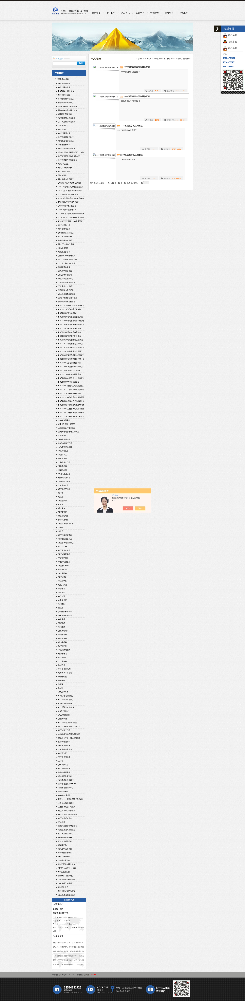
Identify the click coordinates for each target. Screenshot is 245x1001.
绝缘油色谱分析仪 (65, 841)
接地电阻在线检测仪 (66, 233)
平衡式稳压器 (63, 451)
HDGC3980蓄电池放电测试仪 (69, 332)
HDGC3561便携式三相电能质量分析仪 (71, 386)
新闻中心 (140, 13)
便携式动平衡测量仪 (66, 103)
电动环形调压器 (64, 478)
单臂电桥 (61, 592)
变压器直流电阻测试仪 (66, 895)
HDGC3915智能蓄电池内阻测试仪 (71, 348)
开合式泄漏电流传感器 (66, 302)
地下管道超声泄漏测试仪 (67, 160)
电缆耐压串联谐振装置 (66, 811)
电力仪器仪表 (63, 79)
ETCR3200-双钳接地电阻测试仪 (70, 221)
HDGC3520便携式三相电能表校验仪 (71, 401)
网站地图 (55, 975)
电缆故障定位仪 (64, 172)
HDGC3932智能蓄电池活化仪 (69, 336)
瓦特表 (60, 527)
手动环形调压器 (64, 474)
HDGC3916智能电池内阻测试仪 (70, 340)
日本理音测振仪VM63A (67, 784)
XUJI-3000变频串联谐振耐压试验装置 (71, 799)
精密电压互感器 (64, 489)
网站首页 (96, 13)
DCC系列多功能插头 (66, 700)
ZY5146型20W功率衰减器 (68, 194)
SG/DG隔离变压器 (65, 443)
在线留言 (169, 13)
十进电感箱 (62, 635)
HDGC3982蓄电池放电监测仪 (69, 328)
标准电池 (61, 627)
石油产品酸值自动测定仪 (67, 106)
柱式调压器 (62, 470)
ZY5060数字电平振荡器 (67, 206)
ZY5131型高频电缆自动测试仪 (69, 183)
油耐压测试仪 (63, 436)
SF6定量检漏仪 (64, 872)
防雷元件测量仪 (64, 742)
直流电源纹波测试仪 (66, 780)
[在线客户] (217, 29)
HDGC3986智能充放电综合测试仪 (71, 325)
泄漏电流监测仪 (64, 267)
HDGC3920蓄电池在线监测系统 (70, 317)
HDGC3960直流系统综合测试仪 (70, 367)
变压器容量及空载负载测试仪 (69, 726)
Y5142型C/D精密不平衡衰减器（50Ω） (70, 191)
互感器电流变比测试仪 (66, 282)
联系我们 (184, 13)
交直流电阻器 (63, 558)
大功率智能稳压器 (65, 447)
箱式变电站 (62, 845)
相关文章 (59, 936)
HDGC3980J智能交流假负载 (69, 371)
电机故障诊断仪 (64, 87)
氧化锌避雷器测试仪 (66, 279)
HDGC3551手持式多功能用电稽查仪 (71, 405)
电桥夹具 (61, 619)
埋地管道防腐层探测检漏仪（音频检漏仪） (71, 152)
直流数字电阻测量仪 (66, 543)
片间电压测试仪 (64, 439)
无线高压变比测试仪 (66, 286)
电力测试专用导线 (65, 673)
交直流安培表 (63, 516)
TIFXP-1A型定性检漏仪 (67, 868)
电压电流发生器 (64, 550)
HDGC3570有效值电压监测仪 (69, 374)
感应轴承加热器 (64, 746)
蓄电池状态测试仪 (65, 849)
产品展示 (125, 13)
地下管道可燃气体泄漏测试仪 (69, 156)
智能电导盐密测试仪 (66, 788)
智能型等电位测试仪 (66, 240)
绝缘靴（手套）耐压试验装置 (69, 738)
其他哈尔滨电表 (64, 481)
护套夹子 (61, 681)
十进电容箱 (62, 661)
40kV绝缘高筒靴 (64, 795)
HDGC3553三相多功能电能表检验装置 (71, 409)
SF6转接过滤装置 (65, 853)
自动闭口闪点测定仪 (66, 876)
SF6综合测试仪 (64, 860)
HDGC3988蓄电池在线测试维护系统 (71, 321)
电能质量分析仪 (64, 252)
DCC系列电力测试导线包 (67, 723)
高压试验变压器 (64, 730)
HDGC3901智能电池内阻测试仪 (70, 351)
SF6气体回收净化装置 (66, 891)
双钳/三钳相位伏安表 (66, 244)
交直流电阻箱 (63, 631)
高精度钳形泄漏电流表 (66, 256)
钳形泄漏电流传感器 (66, 290)
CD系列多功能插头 (65, 696)
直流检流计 (62, 577)
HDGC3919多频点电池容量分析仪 (71, 305)
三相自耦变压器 (64, 462)
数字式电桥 (62, 646)
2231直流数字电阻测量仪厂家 (137, 96)
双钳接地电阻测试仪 (66, 179)
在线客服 (232, 35)
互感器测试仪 (63, 126)
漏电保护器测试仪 (65, 271)
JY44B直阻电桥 (64, 420)
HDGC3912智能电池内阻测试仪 (70, 344)
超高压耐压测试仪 (65, 114)
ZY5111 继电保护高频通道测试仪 (70, 187)
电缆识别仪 (62, 753)
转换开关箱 (62, 585)
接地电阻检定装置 (65, 612)
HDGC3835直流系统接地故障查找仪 (71, 355)
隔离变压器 (62, 459)
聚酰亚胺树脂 (63, 791)
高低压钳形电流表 (65, 275)
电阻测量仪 (62, 600)
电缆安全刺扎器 (64, 769)
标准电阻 (61, 604)
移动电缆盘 (62, 677)
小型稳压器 (62, 455)
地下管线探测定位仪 (66, 137)
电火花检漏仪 (63, 164)
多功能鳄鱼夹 (63, 692)
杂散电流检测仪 (64, 145)
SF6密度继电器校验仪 (66, 864)
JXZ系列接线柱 (64, 715)
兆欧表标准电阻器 (65, 615)
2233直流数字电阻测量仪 (131, 155)
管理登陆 (80, 975)
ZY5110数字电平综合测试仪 (69, 202)
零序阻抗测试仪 (64, 757)
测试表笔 (61, 665)
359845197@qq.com (68, 924)
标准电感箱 (62, 642)
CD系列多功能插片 (65, 703)
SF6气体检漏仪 (64, 95)
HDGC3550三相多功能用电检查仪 (71, 416)
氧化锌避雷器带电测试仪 (67, 826)
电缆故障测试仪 (64, 133)
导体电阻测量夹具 (65, 539)
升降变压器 (62, 466)
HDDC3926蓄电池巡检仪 (68, 313)
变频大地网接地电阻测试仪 (68, 432)
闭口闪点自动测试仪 (66, 834)
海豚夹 (60, 684)
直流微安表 (62, 501)
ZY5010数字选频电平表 (67, 210)
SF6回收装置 (63, 887)
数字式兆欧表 (63, 520)
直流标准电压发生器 (66, 524)
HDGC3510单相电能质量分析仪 (70, 393)
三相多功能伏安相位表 (66, 807)
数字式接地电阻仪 (65, 237)
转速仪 (60, 497)
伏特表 (60, 531)
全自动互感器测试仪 (66, 803)
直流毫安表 (62, 512)
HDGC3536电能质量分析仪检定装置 (71, 378)
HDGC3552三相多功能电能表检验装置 (71, 413)
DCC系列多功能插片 (66, 707)
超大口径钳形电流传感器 (67, 298)
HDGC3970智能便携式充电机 (69, 309)
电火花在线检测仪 (65, 168)
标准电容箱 (62, 638)
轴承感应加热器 (64, 83)
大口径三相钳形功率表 (66, 263)
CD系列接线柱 (63, 711)
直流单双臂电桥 (64, 554)
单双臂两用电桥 (64, 650)
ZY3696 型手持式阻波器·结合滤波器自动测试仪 (71, 214)
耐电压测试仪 (63, 129)
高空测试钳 (62, 719)
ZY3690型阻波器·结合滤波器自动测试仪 (71, 198)
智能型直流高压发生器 (66, 830)
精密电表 (61, 508)
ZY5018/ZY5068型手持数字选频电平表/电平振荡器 (71, 217)
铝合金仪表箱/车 (64, 669)
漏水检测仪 (62, 175)
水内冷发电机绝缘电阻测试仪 (69, 734)
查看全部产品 (69, 900)
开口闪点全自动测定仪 (66, 122)
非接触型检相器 (64, 225)
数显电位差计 (63, 570)
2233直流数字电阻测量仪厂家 (137, 67)
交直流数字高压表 (65, 749)
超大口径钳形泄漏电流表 (67, 260)
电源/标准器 (62, 654)
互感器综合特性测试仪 (66, 428)
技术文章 (154, 13)
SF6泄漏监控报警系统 (66, 880)
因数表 (60, 504)
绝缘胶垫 (61, 822)
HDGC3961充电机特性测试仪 (69, 363)
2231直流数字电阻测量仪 (131, 125)
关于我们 (111, 13)
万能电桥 (61, 623)
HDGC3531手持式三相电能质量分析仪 (71, 390)
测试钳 (60, 688)
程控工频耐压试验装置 (66, 118)
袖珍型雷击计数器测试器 (67, 814)
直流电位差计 (63, 566)
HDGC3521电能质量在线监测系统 (71, 397)
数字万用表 (62, 547)
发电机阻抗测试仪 (65, 776)
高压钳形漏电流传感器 (66, 294)
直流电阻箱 (62, 573)
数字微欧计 (62, 658)
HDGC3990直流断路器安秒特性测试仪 (71, 359)
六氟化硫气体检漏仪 (66, 883)
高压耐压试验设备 (65, 818)
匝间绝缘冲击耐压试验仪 (67, 110)
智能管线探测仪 (64, 772)
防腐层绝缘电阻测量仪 (66, 149)
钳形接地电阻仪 (64, 229)
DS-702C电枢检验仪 (66, 91)
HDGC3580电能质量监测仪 (68, 382)
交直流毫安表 (63, 485)
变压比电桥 (62, 581)
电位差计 (61, 596)
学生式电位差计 (64, 562)
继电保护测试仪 (64, 857)
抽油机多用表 (63, 248)
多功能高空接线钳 (65, 837)
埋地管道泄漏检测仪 (66, 141)
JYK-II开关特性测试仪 (66, 424)
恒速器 (60, 608)
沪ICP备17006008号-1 (67, 975)
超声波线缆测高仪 (65, 535)
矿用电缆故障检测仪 (66, 99)
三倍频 (60, 761)
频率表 (60, 493)
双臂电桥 (61, 589)
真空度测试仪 (63, 765)
